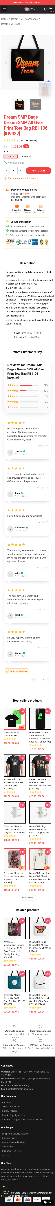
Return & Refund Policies (13, 1142)
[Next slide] (49, 62)
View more (27, 898)
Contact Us (7, 1146)
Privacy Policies (9, 1111)
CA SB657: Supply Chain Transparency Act (22, 1119)
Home (4, 19)
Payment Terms (9, 1138)
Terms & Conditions (11, 1106)
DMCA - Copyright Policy (13, 1115)
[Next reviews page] (48, 679)
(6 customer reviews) (27, 140)
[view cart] (51, 9)
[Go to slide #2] (35, 104)
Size (6, 151)
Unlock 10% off (6, 1192)
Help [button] (49, 1202)
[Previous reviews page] (34, 679)
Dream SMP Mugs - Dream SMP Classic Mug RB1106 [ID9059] (14, 829)
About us (6, 1102)
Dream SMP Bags (10, 23)
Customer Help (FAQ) (12, 1151)
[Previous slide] (6, 62)
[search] (46, 9)
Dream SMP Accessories (24, 19)
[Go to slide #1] (19, 104)
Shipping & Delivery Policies (15, 1133)
